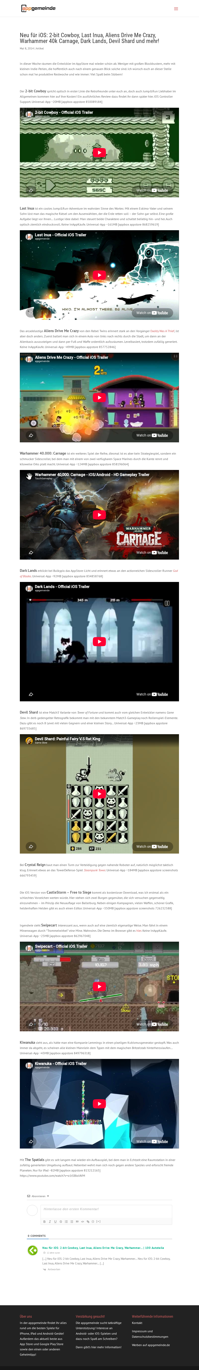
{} (93, 1221)
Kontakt (137, 1323)
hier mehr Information (105, 1347)
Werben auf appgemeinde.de (151, 1345)
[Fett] (44, 1221)
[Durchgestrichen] (61, 1221)
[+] (98, 1221)
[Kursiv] (50, 1221)
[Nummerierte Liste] (66, 1221)
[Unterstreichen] (55, 1221)
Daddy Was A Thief (162, 331)
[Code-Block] (82, 1221)
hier (138, 931)
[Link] (88, 1221)
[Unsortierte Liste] (71, 1221)
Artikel (40, 48)
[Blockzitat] (77, 1221)
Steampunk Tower (94, 870)
